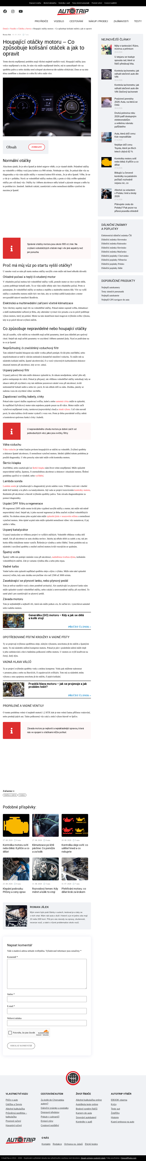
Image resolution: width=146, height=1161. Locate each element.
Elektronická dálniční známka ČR (116, 235)
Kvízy (113, 1104)
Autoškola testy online (87, 1104)
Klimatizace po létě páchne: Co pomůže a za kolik (43, 848)
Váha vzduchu (9, 449)
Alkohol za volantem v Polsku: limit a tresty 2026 (125, 193)
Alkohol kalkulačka (49, 3)
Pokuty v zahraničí (50, 1117)
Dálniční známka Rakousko (113, 243)
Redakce (57, 1144)
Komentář (12, 957)
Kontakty (46, 1144)
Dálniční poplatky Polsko (112, 264)
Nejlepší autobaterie (110, 295)
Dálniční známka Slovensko (114, 239)
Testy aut (115, 1109)
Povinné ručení (97, 3)
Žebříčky (115, 1113)
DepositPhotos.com (128, 1158)
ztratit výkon (64, 409)
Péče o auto (12, 1100)
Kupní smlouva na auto (122, 1122)
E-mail (11, 1006)
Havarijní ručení (14, 1125)
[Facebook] (5, 11)
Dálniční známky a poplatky (55, 1108)
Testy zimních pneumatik (80, 3)
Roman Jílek (7, 34)
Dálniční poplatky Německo (114, 260)
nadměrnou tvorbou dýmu (63, 557)
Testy (138, 21)
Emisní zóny (47, 1121)
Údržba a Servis (24, 29)
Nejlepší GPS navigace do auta (115, 299)
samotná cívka (62, 401)
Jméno (11, 994)
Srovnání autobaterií (86, 1117)
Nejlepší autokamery (110, 287)
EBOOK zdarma (119, 1100)
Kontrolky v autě (64, 3)
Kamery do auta (84, 1113)
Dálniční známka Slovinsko (113, 247)
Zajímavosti (121, 21)
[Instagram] (12, 11)
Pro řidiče (41, 21)
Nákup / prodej (98, 21)
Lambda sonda (9, 486)
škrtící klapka (38, 468)
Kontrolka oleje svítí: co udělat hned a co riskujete (75, 848)
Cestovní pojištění (110, 3)
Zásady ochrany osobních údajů (93, 1158)
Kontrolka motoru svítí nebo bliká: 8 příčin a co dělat (16, 848)
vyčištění (39, 475)
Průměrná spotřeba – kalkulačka (16, 1115)
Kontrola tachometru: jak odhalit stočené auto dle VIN (126, 73)
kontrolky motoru (82, 490)
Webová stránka (14, 1018)
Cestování (76, 21)
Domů (5, 29)
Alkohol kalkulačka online (89, 1100)
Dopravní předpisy (50, 1112)
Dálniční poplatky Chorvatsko (114, 256)
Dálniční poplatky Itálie (111, 268)
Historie (115, 1117)
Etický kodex (91, 1144)
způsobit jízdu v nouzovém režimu (62, 516)
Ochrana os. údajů (73, 1144)
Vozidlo (59, 21)
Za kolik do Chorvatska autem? (52, 1102)
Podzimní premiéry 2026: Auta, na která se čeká (126, 102)
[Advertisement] (47, 214)
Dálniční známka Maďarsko (113, 251)
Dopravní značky (35, 3)
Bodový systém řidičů (86, 1109)
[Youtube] (20, 11)
